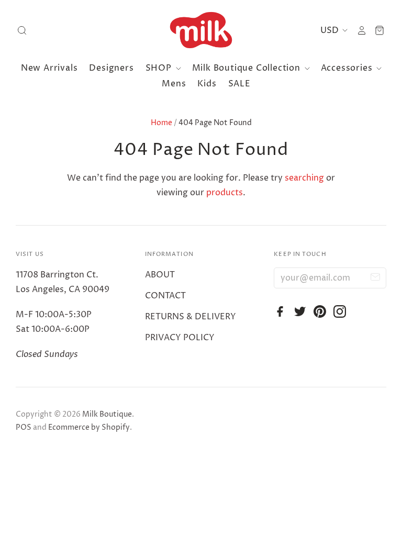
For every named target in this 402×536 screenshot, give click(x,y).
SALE (239, 84)
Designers (111, 68)
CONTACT (165, 296)
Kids (206, 84)
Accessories (348, 68)
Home (161, 123)
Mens (174, 84)
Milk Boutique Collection (247, 68)
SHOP (160, 68)
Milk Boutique (107, 414)
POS (23, 427)
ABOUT (160, 275)
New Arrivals (49, 68)
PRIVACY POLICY (180, 337)
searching (304, 178)
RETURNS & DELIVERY (190, 316)
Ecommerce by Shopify (89, 427)
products (224, 192)
